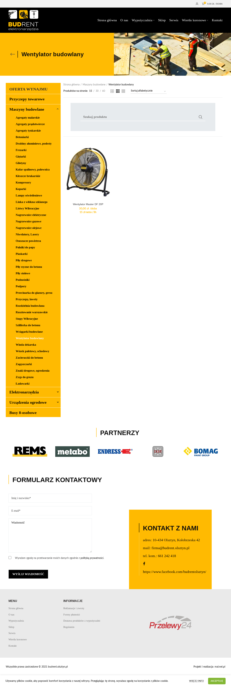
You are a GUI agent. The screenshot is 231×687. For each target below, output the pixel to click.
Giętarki (21, 156)
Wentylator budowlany (30, 338)
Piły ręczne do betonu (29, 266)
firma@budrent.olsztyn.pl (170, 548)
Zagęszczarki (24, 364)
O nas (11, 614)
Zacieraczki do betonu (29, 357)
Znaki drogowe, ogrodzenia (32, 370)
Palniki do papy (25, 247)
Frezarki (21, 150)
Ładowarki (22, 383)
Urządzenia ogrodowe (28, 402)
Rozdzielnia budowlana (30, 305)
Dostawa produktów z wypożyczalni (81, 620)
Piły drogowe (24, 260)
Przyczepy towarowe (27, 99)
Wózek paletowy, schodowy (32, 351)
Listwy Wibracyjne (27, 208)
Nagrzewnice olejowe (29, 227)
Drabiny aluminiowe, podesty (34, 143)
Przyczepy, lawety (27, 299)
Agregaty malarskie (28, 117)
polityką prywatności (91, 558)
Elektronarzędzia (24, 392)
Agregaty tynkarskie (28, 130)
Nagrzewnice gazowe (28, 221)
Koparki (21, 188)
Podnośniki (22, 279)
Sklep (11, 627)
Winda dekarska (26, 344)
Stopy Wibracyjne (27, 318)
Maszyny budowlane (94, 84)
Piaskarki (21, 253)
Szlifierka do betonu (28, 325)
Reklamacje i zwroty (73, 608)
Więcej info (196, 681)
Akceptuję (217, 681)
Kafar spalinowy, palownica (33, 169)
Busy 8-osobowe (23, 412)
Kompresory (23, 182)
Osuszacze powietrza (28, 240)
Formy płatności (71, 614)
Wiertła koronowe (17, 639)
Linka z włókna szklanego (31, 201)
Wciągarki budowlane (29, 331)
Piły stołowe (23, 273)
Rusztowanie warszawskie (32, 312)
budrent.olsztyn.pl (58, 667)
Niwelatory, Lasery (27, 234)
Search (200, 117)
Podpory (21, 286)
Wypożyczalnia (16, 620)
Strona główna (71, 84)
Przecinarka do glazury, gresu (34, 292)
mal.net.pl (220, 667)
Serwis (11, 633)
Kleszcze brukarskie (28, 176)
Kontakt (12, 645)
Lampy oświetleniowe (29, 195)
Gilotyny (21, 163)
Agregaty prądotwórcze (30, 124)
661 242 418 (167, 556)
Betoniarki (22, 137)
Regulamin (68, 627)
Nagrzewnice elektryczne (31, 214)
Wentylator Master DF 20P (88, 204)
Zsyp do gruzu (25, 377)
